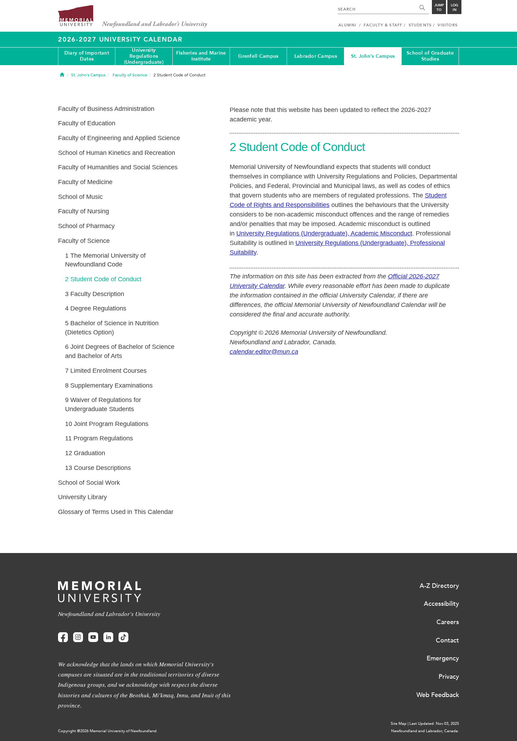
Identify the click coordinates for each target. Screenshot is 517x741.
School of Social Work (89, 482)
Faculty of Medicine (85, 182)
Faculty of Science (84, 240)
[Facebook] (63, 637)
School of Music (80, 196)
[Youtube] (93, 637)
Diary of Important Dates (86, 56)
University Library (82, 497)
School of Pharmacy (86, 226)
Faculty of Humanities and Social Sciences (118, 167)
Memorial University (133, 16)
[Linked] (108, 637)
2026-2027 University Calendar (120, 39)
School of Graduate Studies (430, 56)
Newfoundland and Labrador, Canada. (425, 731)
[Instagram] (78, 637)
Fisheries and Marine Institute (201, 56)
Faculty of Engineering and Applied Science (119, 138)
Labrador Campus (315, 56)
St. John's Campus (373, 56)
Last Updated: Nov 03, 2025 (434, 723)
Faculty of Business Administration (106, 108)
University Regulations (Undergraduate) (144, 56)
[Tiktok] (123, 637)
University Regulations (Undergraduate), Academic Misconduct (324, 233)
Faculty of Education (86, 123)
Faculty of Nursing (83, 211)
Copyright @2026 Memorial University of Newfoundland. (108, 731)
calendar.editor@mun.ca (264, 351)
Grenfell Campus (258, 56)
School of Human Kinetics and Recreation (116, 152)
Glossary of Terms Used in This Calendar (115, 511)
